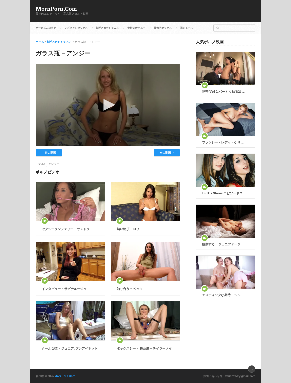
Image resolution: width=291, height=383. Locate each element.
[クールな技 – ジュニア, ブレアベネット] (70, 320)
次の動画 (165, 152)
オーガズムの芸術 (46, 27)
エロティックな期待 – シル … (222, 295)
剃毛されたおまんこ (107, 27)
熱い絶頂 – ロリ (128, 229)
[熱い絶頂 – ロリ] (145, 201)
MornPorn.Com (56, 8)
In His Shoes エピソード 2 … (223, 193)
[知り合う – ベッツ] (145, 261)
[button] (108, 105)
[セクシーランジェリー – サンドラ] (70, 201)
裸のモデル (186, 27)
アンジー (53, 163)
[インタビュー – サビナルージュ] (70, 261)
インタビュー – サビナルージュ (64, 289)
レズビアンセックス (76, 27)
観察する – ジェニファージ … (222, 244)
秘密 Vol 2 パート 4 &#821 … (223, 91)
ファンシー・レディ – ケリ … (222, 142)
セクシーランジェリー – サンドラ (66, 229)
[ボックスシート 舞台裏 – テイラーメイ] (145, 320)
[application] (108, 105)
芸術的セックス (163, 27)
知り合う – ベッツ (130, 289)
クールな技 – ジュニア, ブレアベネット (70, 348)
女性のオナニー (136, 27)
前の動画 (50, 152)
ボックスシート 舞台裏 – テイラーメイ (144, 348)
